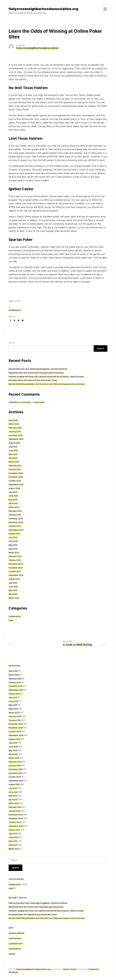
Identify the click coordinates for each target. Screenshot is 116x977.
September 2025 (16, 439)
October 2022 (15, 571)
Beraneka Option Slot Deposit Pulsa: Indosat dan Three (33, 380)
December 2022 (16, 564)
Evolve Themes (70, 969)
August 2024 (14, 488)
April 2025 (13, 458)
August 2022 (14, 579)
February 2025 (15, 465)
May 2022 (13, 590)
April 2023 (13, 549)
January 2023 (15, 560)
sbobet (12, 954)
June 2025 (13, 450)
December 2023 (16, 518)
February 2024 (15, 511)
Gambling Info (15, 310)
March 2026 (14, 424)
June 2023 (13, 541)
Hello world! (39, 402)
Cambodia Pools (16, 943)
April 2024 (13, 503)
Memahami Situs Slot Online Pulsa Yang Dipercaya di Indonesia (36, 372)
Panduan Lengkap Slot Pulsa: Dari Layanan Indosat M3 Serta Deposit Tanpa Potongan (46, 376)
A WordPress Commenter (20, 402)
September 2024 (16, 484)
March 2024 (14, 507)
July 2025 (13, 446)
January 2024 (15, 514)
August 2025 (14, 443)
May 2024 (13, 499)
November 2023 (16, 522)
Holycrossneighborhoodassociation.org (33, 969)
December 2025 (16, 435)
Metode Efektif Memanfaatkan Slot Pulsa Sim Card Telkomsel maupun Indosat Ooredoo (47, 384)
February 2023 (15, 556)
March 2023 (14, 552)
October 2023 (15, 526)
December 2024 (16, 473)
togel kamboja (15, 938)
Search (12, 342)
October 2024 (15, 480)
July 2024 (13, 492)
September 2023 (16, 530)
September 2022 (16, 575)
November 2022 (16, 567)
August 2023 (14, 533)
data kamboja (15, 948)
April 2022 (13, 594)
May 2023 (13, 545)
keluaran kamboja (16, 933)
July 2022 (13, 583)
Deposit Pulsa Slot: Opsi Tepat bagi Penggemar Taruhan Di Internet (38, 369)
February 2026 (15, 427)
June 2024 (13, 495)
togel (11, 620)
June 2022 (13, 586)
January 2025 (15, 469)
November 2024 (16, 477)
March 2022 (14, 598)
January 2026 (15, 431)
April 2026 (13, 420)
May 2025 (13, 454)
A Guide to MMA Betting (77, 644)
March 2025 (14, 461)
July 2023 (13, 537)
